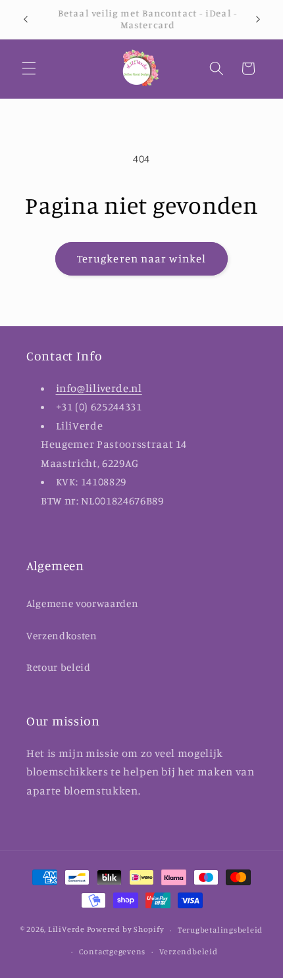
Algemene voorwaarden (82, 603)
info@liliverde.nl (99, 388)
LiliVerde (66, 930)
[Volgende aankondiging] (258, 19)
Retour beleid (58, 667)
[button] (29, 68)
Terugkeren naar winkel (141, 258)
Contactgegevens (112, 951)
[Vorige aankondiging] (25, 19)
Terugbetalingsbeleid (220, 930)
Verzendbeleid (188, 951)
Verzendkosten (61, 635)
